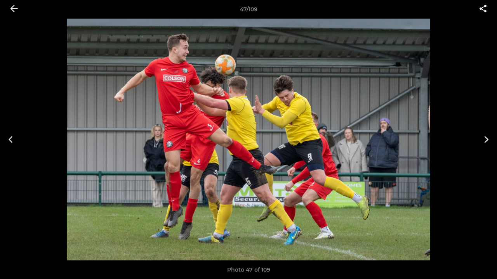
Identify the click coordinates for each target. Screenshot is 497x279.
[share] (483, 9)
